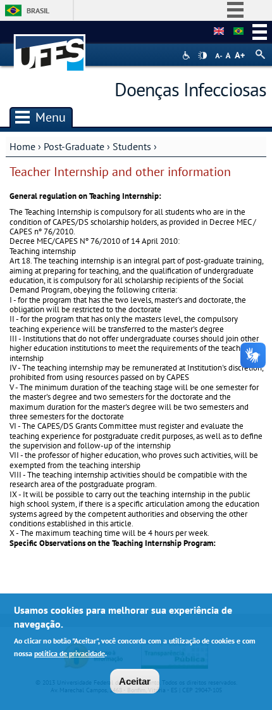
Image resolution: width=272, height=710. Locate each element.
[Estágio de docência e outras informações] (238, 31)
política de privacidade (69, 653)
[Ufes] (50, 46)
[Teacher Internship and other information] (219, 31)
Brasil (38, 10)
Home (22, 146)
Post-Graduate (74, 146)
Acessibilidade (187, 55)
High (202, 55)
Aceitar (135, 681)
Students (132, 146)
